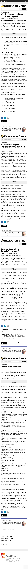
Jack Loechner (5, 18)
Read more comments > (21, 342)
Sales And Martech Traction (7, 538)
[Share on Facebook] (2, 118)
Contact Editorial (20, 553)
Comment (4, 121)
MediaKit (14, 553)
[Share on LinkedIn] (5, 118)
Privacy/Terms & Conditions (11, 556)
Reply (2, 340)
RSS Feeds (7, 555)
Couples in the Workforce (6, 536)
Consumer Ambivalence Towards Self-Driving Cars (11, 534)
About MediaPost (9, 553)
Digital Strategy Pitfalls (6, 540)
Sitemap (11, 555)
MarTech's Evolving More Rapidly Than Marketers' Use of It (13, 531)
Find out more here (5, 322)
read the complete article (8, 115)
